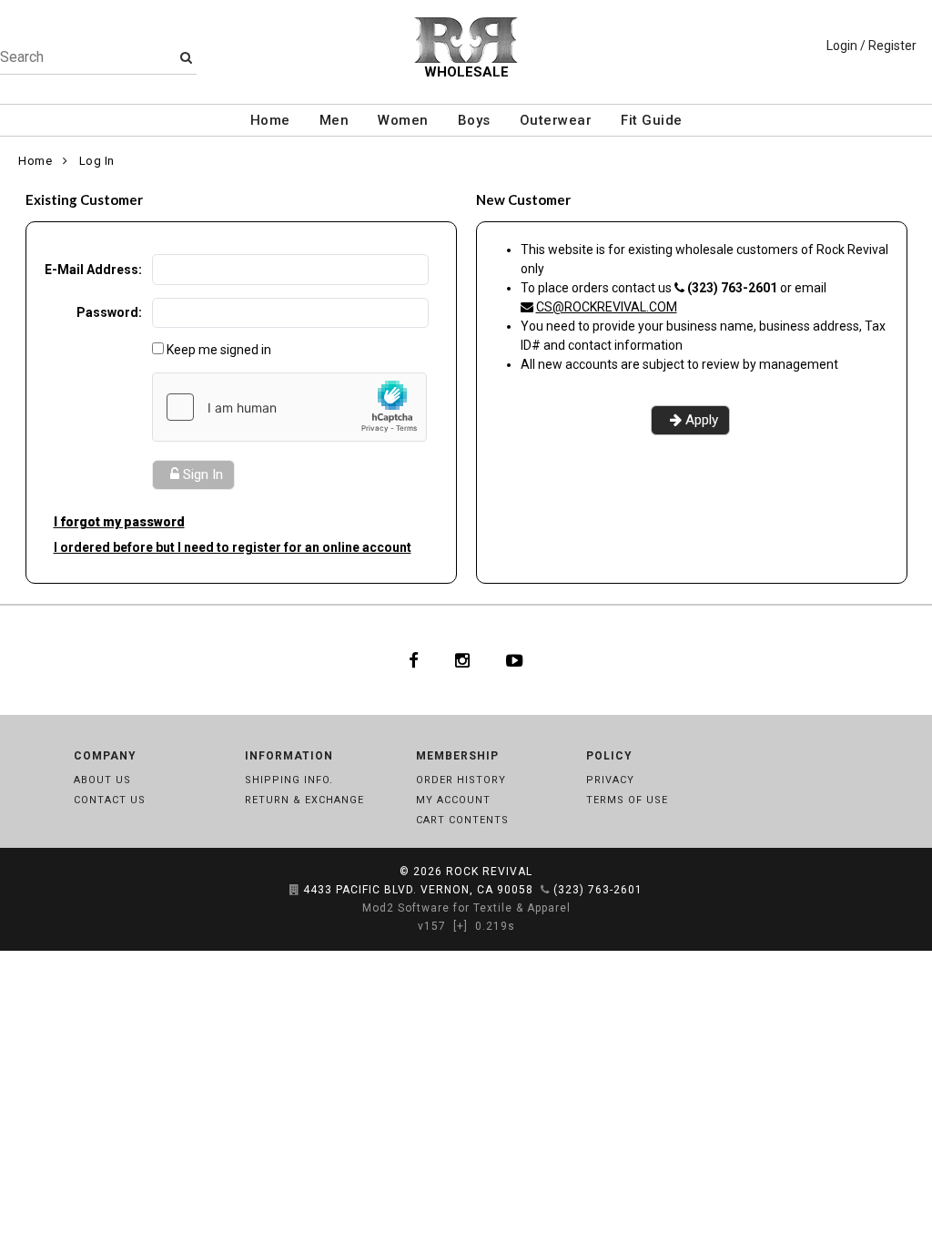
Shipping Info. (289, 780)
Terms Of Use (627, 800)
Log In (97, 161)
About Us (102, 780)
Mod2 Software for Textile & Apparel (466, 908)
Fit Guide (652, 120)
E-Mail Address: (93, 269)
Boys (474, 120)
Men (334, 120)
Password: (109, 312)
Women (403, 120)
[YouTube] (514, 660)
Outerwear (556, 120)
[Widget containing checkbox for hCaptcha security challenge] (289, 407)
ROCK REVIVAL (489, 871)
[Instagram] (462, 660)
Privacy (610, 780)
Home (270, 120)
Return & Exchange (304, 800)
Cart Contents (462, 820)
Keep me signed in (219, 349)
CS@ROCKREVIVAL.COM (606, 307)
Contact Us (110, 800)
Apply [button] (701, 420)
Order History (461, 780)
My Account (453, 800)
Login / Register (871, 45)
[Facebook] (414, 660)
